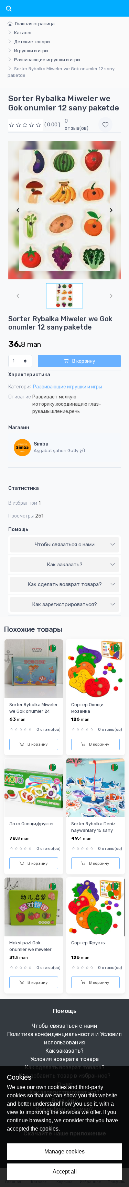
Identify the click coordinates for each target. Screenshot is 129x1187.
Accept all (65, 1172)
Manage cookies (64, 1151)
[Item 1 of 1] (64, 210)
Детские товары (32, 41)
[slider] (25, 125)
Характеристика (29, 375)
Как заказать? (65, 564)
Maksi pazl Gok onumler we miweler (30, 946)
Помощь (18, 529)
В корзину (83, 361)
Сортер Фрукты (88, 942)
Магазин (18, 428)
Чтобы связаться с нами (65, 544)
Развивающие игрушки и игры (47, 59)
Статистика (23, 488)
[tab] (64, 545)
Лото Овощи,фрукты (31, 823)
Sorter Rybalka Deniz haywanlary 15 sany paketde (93, 830)
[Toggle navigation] (8, 9)
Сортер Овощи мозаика (87, 708)
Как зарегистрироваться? (64, 604)
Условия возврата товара (64, 1059)
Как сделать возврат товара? (65, 584)
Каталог (23, 32)
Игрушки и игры (31, 50)
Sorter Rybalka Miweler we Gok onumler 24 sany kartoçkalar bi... (33, 711)
